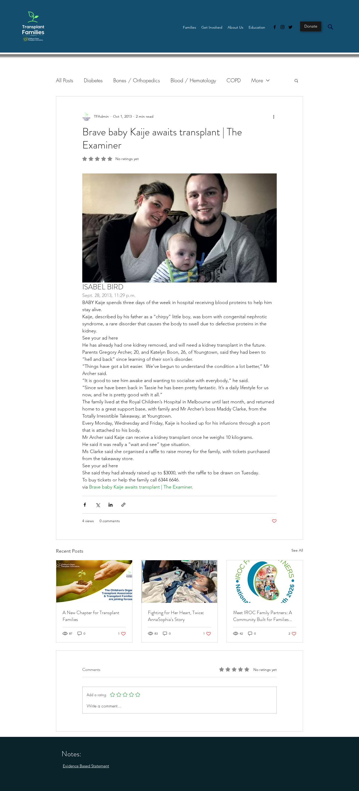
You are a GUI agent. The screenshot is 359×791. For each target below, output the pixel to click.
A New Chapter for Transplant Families (91, 616)
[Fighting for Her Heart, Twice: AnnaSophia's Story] (180, 581)
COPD (234, 80)
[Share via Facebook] (84, 504)
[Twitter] (290, 27)
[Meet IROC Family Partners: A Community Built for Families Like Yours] (265, 581)
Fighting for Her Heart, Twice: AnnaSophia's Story (176, 616)
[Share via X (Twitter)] (97, 504)
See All (297, 550)
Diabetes (93, 80)
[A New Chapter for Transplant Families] (94, 581)
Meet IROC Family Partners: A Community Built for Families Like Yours (262, 616)
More (257, 80)
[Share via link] (123, 504)
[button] (189, 27)
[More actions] (273, 116)
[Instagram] (282, 27)
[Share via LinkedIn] (110, 504)
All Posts (64, 80)
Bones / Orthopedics (136, 80)
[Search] (330, 26)
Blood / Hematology (193, 80)
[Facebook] (274, 27)
